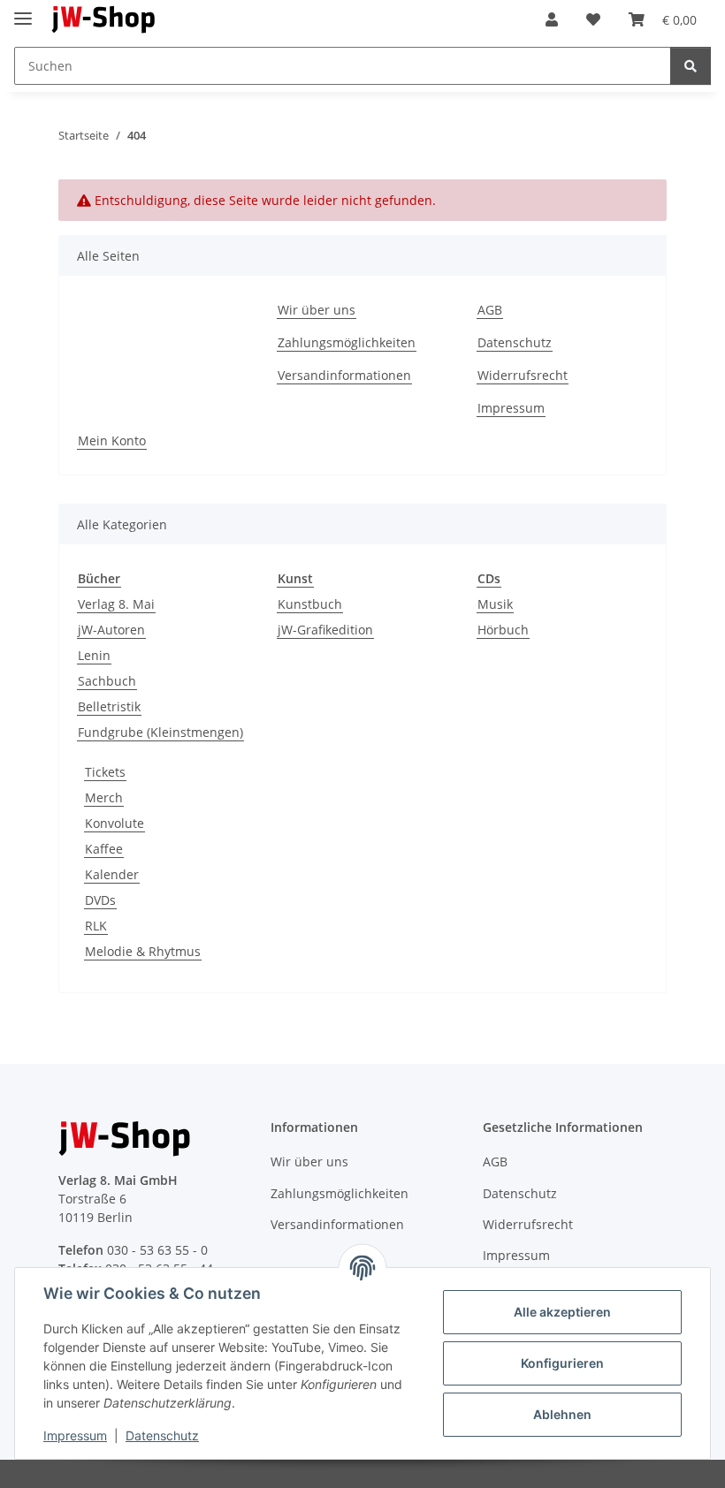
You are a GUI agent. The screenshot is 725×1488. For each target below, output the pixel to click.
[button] (551, 19)
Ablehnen (562, 1414)
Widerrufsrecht (522, 375)
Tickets (105, 771)
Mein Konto (112, 440)
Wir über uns (316, 309)
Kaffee (104, 848)
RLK (96, 925)
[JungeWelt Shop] (104, 20)
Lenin (94, 655)
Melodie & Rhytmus (143, 951)
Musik (495, 604)
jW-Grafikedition (325, 629)
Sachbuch (107, 680)
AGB (489, 309)
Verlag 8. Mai (116, 604)
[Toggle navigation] (23, 11)
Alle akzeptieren (562, 1311)
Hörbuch (503, 629)
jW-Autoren (111, 629)
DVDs (100, 900)
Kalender (112, 874)
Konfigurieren (562, 1362)
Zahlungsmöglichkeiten (347, 342)
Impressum (75, 1435)
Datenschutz (162, 1435)
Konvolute (114, 823)
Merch (104, 797)
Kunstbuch (310, 604)
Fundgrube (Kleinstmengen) (160, 732)
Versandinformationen (344, 375)
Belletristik (109, 706)
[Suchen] (690, 66)
